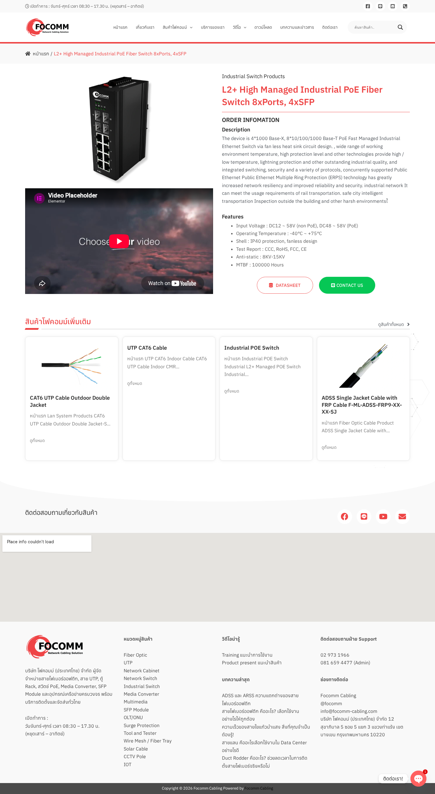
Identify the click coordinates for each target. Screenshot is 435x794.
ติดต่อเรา (330, 27)
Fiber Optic (135, 655)
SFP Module (136, 710)
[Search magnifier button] (400, 27)
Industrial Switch (142, 686)
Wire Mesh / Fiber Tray (148, 741)
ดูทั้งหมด (37, 440)
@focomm (331, 703)
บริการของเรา (213, 27)
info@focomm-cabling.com (348, 711)
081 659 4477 (336, 663)
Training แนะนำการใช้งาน (247, 655)
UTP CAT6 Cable (147, 347)
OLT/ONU (133, 717)
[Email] (392, 6)
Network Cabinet (142, 671)
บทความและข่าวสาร (297, 27)
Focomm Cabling (338, 695)
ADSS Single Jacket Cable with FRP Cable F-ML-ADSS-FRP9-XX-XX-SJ (362, 404)
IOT (127, 764)
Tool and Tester (140, 733)
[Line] (380, 6)
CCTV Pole (135, 756)
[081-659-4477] (405, 6)
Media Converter (141, 694)
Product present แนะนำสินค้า (252, 663)
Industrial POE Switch (251, 347)
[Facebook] (368, 6)
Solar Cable (136, 749)
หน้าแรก (120, 27)
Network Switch (140, 678)
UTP (128, 663)
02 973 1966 (334, 655)
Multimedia (136, 702)
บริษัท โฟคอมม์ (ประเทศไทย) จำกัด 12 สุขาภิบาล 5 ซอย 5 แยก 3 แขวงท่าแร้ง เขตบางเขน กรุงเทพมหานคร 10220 (361, 726)
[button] (189, 27)
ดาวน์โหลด (263, 27)
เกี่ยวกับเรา (145, 27)
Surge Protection (142, 725)
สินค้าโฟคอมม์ (175, 27)
